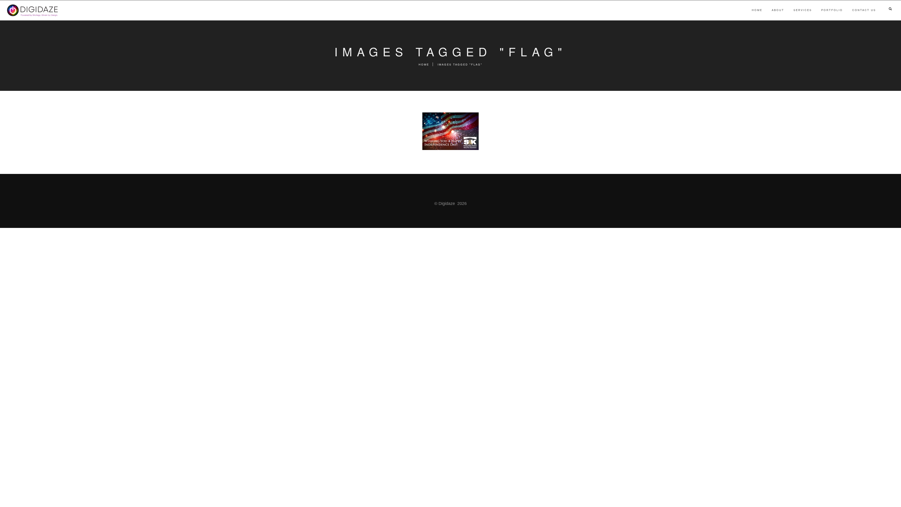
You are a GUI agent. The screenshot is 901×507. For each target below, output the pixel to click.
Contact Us (864, 10)
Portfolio (832, 10)
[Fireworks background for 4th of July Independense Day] (450, 131)
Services (803, 10)
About (778, 10)
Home (757, 10)
